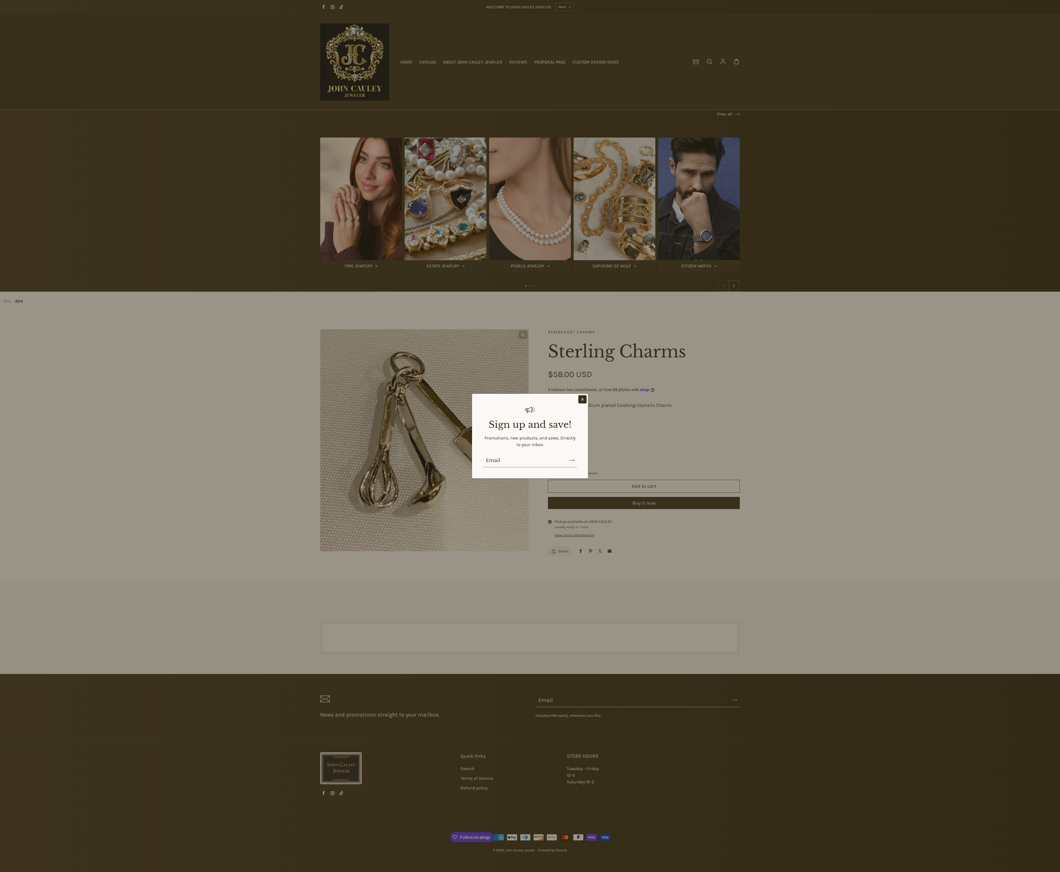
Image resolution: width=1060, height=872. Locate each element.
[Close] (582, 399)
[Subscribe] (571, 460)
